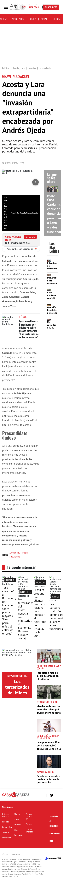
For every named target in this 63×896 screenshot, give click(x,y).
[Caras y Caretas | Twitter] (52, 795)
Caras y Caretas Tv (29, 816)
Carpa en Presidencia (29, 591)
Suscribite (30, 236)
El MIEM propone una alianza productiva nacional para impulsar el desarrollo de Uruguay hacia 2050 (40, 613)
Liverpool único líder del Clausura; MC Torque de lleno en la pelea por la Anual (49, 747)
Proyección (40, 582)
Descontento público (47, 702)
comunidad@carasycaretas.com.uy (23, 866)
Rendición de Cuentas (13, 580)
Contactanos (55, 833)
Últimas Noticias (5, 815)
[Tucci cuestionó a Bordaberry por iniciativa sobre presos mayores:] (8, 583)
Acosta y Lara (15, 552)
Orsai (44, 19)
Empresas (18, 835)
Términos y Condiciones (11, 854)
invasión (25, 552)
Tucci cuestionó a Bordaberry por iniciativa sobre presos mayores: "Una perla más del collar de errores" (29, 329)
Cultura (56, 19)
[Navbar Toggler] (8, 7)
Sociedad (6, 832)
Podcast (29, 824)
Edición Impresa (29, 830)
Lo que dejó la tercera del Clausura (48, 737)
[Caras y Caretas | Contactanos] (57, 795)
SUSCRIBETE (51, 7)
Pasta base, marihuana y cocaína (49, 667)
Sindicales (18, 19)
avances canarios (45, 772)
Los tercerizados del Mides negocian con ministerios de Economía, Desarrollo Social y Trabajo (25, 618)
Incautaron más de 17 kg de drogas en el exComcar (48, 676)
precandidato (15, 556)
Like (16, 830)
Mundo (32, 19)
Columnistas (7, 827)
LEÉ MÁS (23, 317)
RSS (51, 840)
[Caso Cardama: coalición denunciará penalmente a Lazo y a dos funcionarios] (55, 600)
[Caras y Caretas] (15, 797)
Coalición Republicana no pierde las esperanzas (53, 313)
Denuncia (55, 596)
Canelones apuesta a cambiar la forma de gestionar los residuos (48, 780)
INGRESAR (33, 7)
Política (5, 821)
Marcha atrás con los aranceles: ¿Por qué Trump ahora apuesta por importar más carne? (49, 713)
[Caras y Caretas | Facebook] (22, 7)
